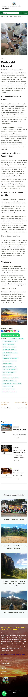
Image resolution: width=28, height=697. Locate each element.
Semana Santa (7, 375)
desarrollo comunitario (10, 352)
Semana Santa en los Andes (10, 377)
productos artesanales (9, 369)
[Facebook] (2, 331)
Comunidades (18, 455)
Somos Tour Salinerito (6, 666)
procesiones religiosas (9, 366)
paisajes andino (7, 363)
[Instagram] (14, 331)
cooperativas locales (9, 349)
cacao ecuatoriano (8, 344)
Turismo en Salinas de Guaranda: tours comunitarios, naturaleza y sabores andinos (14, 583)
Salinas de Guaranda (9, 372)
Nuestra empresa (5, 663)
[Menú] (22, 13)
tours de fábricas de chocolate (12, 383)
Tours (2, 673)
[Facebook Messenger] (17, 331)
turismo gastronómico (9, 391)
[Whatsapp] (11, 331)
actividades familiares (16, 338)
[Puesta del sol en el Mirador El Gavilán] (6, 446)
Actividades (4, 671)
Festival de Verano (5, 407)
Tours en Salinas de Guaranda (14, 612)
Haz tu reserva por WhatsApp (10, 335)
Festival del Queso (22, 407)
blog (2, 58)
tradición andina (8, 386)
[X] (5, 331)
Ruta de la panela (18, 473)
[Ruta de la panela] (6, 468)
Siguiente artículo (21, 402)
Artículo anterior (5, 403)
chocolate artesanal (9, 347)
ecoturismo (6, 355)
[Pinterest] (8, 331)
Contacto (3, 668)
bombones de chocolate (9, 341)
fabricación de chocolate (10, 358)
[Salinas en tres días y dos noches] (6, 425)
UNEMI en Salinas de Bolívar (14, 519)
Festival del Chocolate (9, 361)
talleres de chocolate (9, 380)
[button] (4, 693)
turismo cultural (8, 389)
